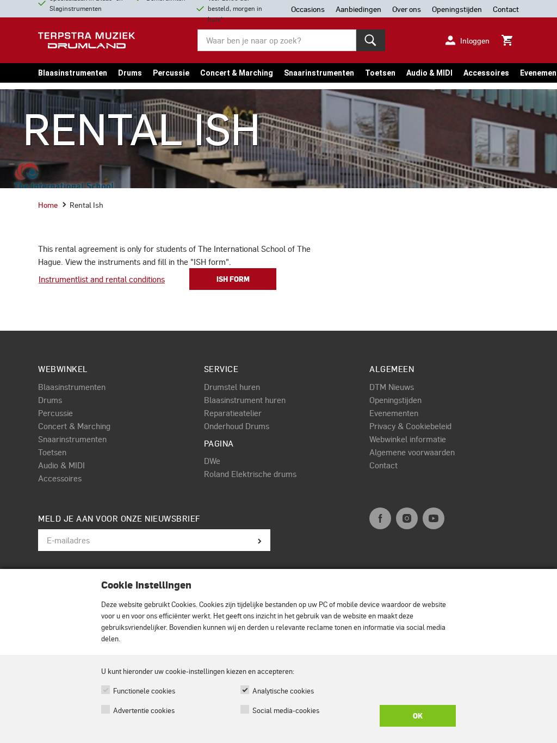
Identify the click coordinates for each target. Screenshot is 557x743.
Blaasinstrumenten (72, 73)
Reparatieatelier (233, 412)
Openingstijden (395, 399)
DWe (212, 460)
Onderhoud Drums (236, 425)
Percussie (171, 73)
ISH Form (233, 279)
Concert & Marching (236, 73)
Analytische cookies (283, 690)
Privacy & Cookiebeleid (410, 425)
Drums (130, 73)
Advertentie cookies (144, 710)
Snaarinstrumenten (319, 73)
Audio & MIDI (429, 73)
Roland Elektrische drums (250, 473)
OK (418, 715)
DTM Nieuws (391, 386)
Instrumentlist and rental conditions (102, 279)
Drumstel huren (232, 386)
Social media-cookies (285, 710)
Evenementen (393, 412)
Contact (383, 465)
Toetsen (380, 73)
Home (48, 204)
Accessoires (486, 73)
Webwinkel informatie (407, 439)
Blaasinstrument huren (245, 399)
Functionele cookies (144, 690)
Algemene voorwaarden (412, 452)
